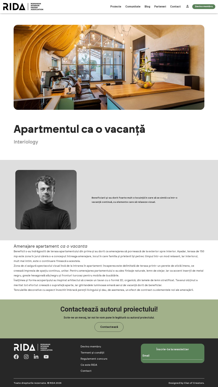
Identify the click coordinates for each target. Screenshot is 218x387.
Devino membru (91, 346)
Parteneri (160, 6)
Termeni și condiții (92, 352)
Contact (175, 6)
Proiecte (115, 6)
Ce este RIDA (89, 365)
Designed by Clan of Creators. (186, 383)
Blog (147, 6)
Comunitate (133, 6)
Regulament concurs (94, 358)
